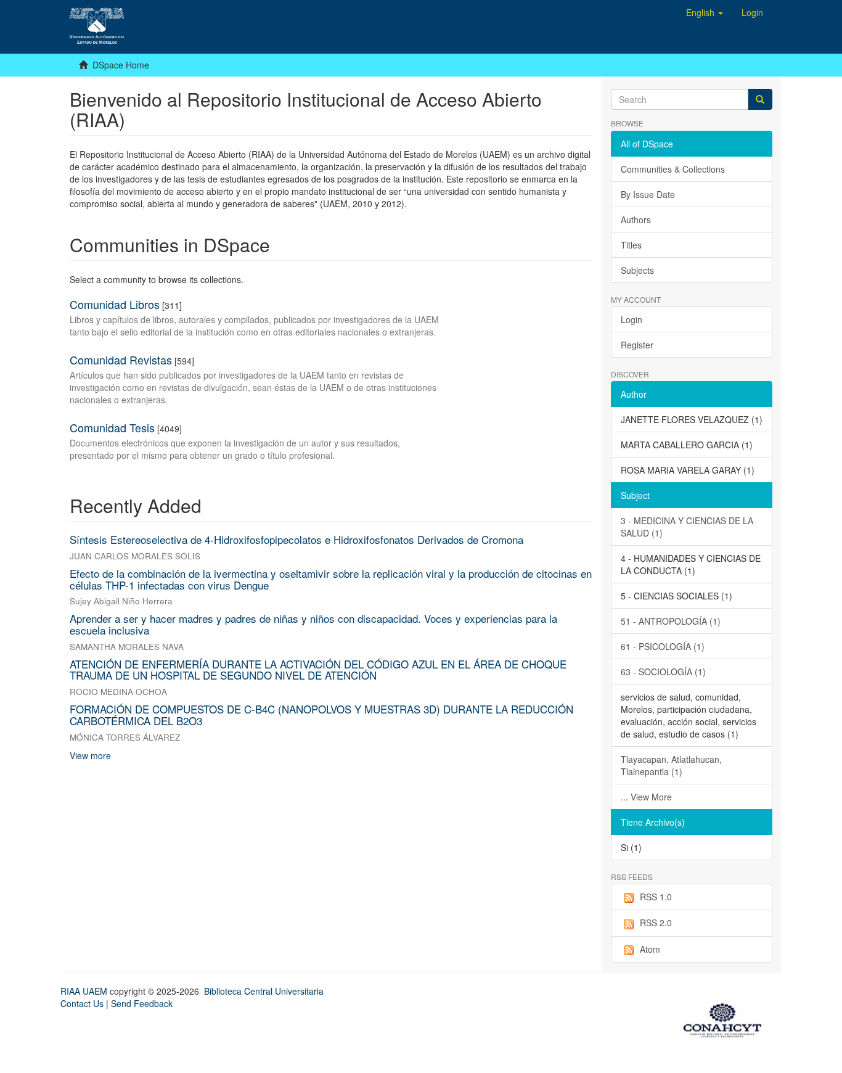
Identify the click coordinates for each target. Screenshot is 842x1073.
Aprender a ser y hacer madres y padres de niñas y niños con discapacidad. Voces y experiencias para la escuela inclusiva (313, 624)
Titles (631, 245)
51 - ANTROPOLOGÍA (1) (671, 621)
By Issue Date (648, 194)
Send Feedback (142, 1003)
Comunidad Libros (115, 304)
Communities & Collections (673, 169)
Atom (650, 949)
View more (90, 755)
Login (631, 319)
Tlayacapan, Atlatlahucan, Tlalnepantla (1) (671, 765)
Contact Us (82, 1003)
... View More (646, 797)
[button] (704, 12)
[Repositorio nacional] (726, 1018)
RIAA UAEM (85, 991)
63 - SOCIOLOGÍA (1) (663, 671)
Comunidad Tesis (112, 427)
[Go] (760, 99)
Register (637, 345)
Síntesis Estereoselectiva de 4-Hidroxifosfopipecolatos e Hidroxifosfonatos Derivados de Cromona (296, 539)
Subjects (637, 270)
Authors (636, 219)
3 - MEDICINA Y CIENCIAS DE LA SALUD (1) (687, 526)
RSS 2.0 (656, 922)
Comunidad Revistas (121, 360)
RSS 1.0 (656, 896)
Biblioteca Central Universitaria (264, 991)
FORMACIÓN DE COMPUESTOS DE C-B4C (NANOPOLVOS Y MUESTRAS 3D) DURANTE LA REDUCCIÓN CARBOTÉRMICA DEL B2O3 (321, 714)
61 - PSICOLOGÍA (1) (663, 646)
